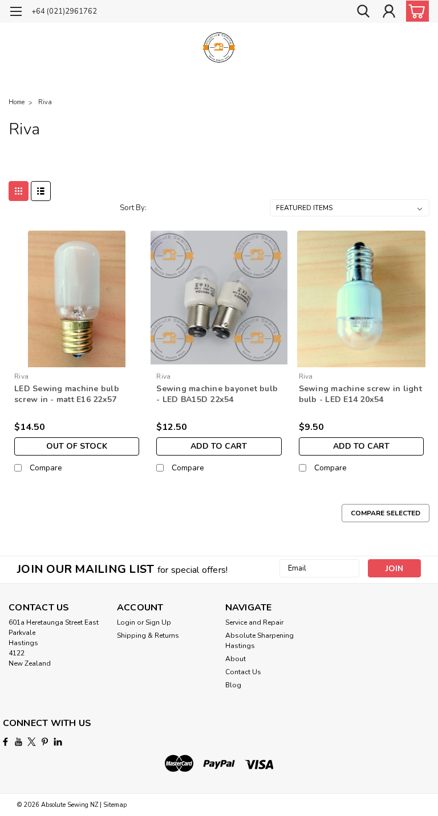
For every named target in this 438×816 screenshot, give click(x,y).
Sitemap (115, 805)
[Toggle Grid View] (19, 191)
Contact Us (243, 671)
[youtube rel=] (18, 741)
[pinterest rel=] (44, 741)
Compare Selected (385, 513)
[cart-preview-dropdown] (414, 11)
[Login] (389, 11)
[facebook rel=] (5, 741)
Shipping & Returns (148, 635)
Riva (45, 102)
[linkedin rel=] (58, 741)
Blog (233, 685)
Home (17, 102)
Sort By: (133, 208)
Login (126, 622)
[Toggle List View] (41, 191)
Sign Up (158, 622)
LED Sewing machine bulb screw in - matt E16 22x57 (66, 394)
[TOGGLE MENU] (15, 13)
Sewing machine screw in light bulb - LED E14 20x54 (360, 394)
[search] (363, 11)
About (235, 658)
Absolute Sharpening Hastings (259, 640)
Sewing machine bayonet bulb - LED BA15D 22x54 (217, 394)
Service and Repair (254, 622)
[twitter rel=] (31, 741)
